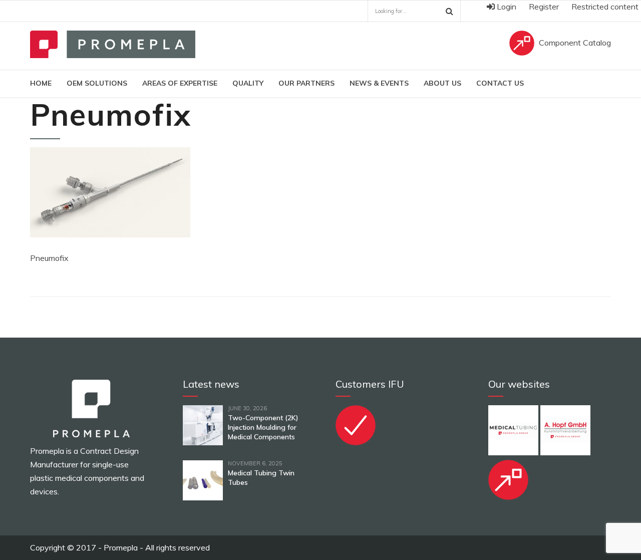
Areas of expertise (179, 83)
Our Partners (306, 83)
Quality (247, 83)
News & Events (379, 83)
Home (41, 83)
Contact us (500, 83)
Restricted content (604, 7)
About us (442, 83)
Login (505, 7)
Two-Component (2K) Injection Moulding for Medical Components (263, 427)
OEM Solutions (97, 83)
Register (544, 7)
